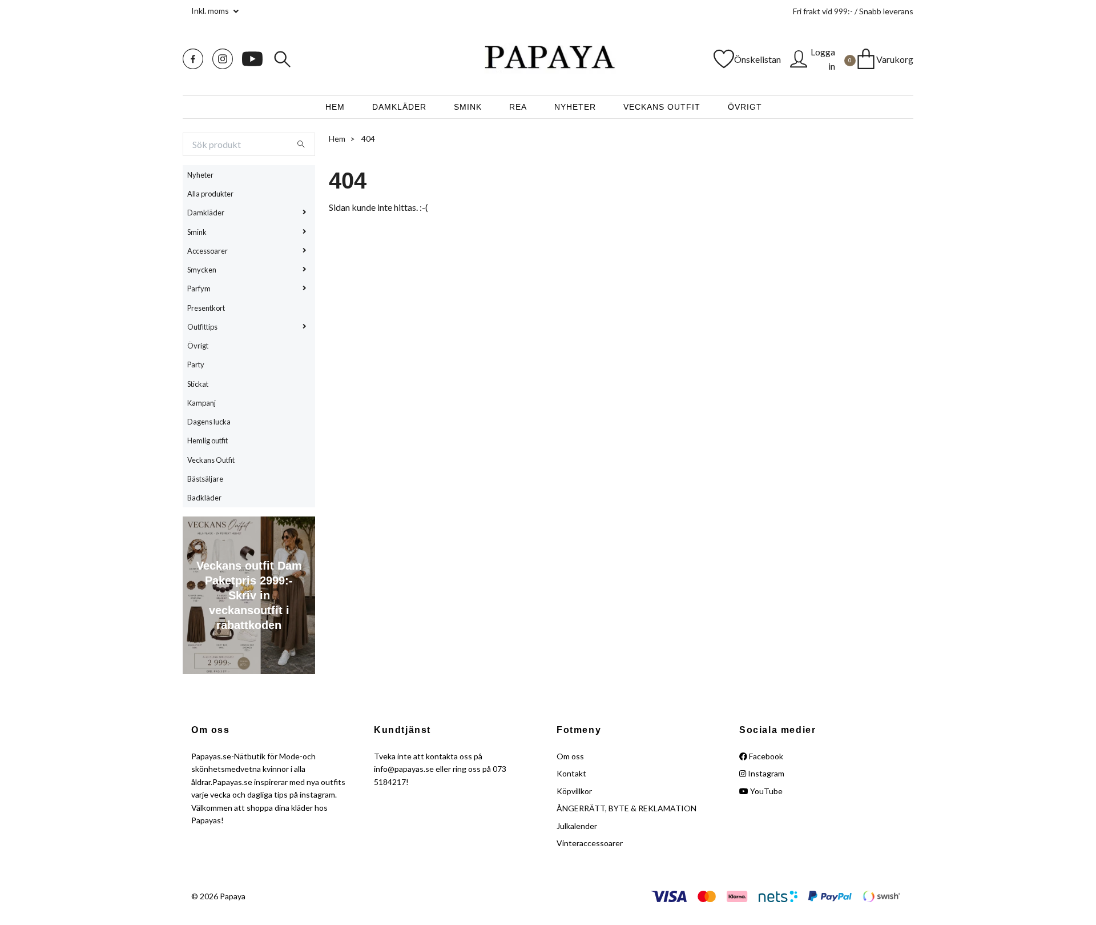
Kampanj (201, 402)
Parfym (199, 288)
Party (195, 364)
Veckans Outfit (661, 106)
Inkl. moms (211, 10)
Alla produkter (210, 193)
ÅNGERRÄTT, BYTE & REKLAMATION (626, 808)
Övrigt (745, 106)
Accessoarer (207, 250)
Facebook (765, 756)
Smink (468, 106)
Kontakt (571, 773)
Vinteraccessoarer (590, 843)
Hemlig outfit (207, 440)
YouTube (765, 791)
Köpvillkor (574, 791)
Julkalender (577, 826)
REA (518, 106)
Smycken (201, 269)
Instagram (765, 773)
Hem (335, 106)
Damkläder (399, 106)
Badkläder (204, 497)
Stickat (197, 384)
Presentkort (206, 308)
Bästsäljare (205, 478)
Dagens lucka (209, 421)
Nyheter (575, 106)
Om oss (570, 756)
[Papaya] (548, 59)
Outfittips (202, 326)
